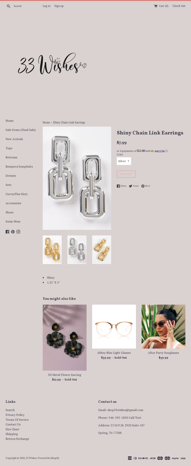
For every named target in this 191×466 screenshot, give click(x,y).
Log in (46, 6)
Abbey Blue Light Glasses (114, 353)
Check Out (179, 6)
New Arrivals (14, 139)
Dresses (11, 176)
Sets (8, 185)
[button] (151, 151)
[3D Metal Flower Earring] (65, 338)
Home (10, 121)
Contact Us (13, 424)
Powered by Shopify (48, 458)
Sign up (59, 6)
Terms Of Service (17, 420)
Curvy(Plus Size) (16, 194)
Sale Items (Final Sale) (21, 130)
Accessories (13, 203)
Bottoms (11, 157)
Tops (9, 148)
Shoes (9, 212)
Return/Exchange (17, 439)
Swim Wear (13, 221)
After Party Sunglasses (163, 353)
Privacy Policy (15, 415)
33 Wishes (31, 458)
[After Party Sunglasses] (163, 327)
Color (120, 154)
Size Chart (12, 429)
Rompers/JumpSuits (19, 166)
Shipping (12, 434)
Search (10, 410)
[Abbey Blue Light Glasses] (114, 327)
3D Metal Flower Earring (64, 375)
